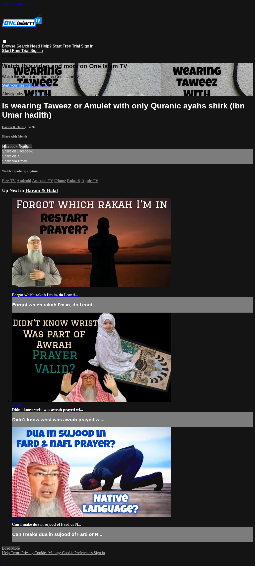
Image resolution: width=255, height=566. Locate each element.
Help (6, 553)
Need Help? (41, 46)
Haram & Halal (13, 127)
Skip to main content (18, 4)
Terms (16, 553)
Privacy (27, 553)
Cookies (41, 553)
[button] (4, 41)
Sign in (87, 46)
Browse (9, 46)
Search (23, 46)
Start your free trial (17, 85)
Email (27, 146)
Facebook (10, 146)
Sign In (36, 50)
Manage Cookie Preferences (71, 553)
